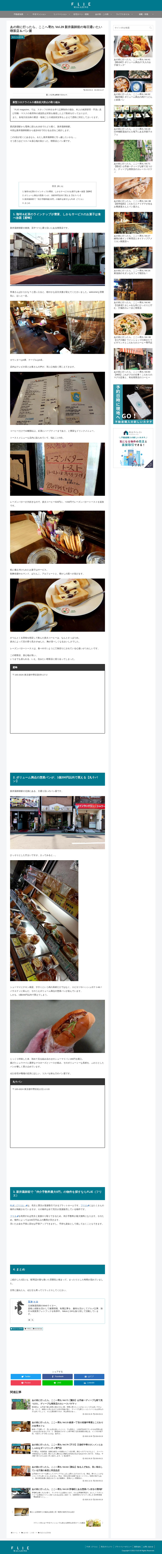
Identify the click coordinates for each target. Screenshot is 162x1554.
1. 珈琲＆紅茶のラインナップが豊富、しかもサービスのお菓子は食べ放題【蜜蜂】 (57, 191)
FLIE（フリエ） (17, 1205)
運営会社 (137, 1547)
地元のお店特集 (18, 1329)
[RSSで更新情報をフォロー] (32, 1319)
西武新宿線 (38, 1329)
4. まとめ (26, 203)
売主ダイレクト (107, 1547)
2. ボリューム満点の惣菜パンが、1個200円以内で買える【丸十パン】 (52, 195)
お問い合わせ (148, 1547)
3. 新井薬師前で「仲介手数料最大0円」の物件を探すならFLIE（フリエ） (53, 199)
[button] (150, 27)
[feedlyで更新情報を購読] (29, 1319)
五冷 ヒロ (33, 1301)
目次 (54, 186)
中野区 (29, 1329)
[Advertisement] (57, 162)
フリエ (84, 1205)
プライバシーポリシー (123, 1547)
